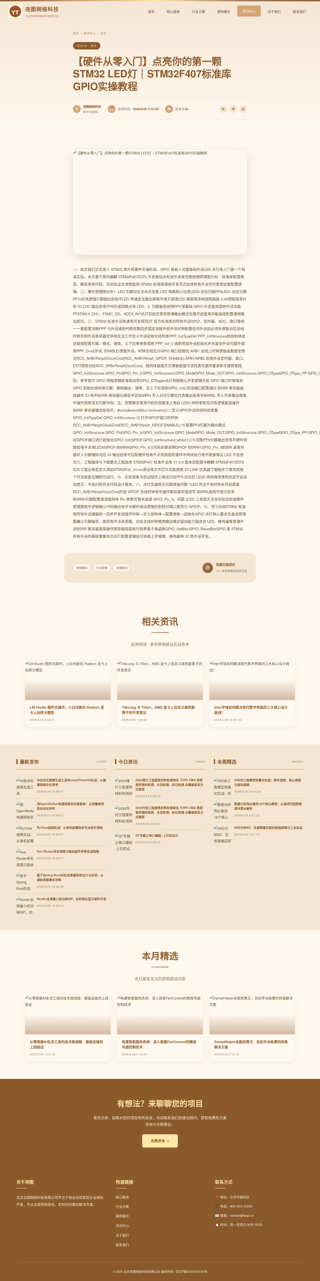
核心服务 (173, 11)
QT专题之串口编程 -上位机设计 (156, 835)
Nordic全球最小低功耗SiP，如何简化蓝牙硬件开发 (71, 899)
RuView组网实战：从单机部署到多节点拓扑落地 (70, 827)
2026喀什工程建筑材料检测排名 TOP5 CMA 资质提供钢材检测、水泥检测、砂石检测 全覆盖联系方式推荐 (169, 784)
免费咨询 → (160, 1140)
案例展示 (223, 11)
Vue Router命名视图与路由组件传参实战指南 (68, 851)
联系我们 (299, 11)
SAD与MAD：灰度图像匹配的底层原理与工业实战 (268, 827)
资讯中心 (249, 11)
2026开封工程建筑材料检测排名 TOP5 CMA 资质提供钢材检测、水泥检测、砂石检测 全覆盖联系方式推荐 (169, 812)
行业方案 (198, 11)
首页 (151, 11)
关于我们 (274, 11)
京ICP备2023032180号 (191, 1271)
